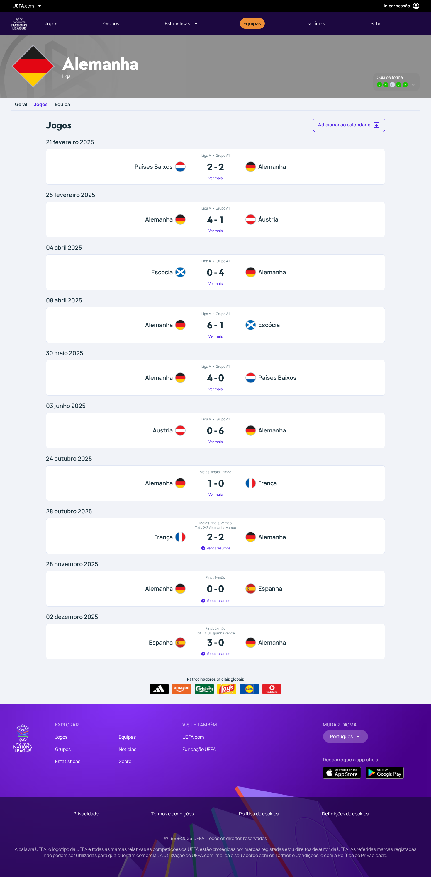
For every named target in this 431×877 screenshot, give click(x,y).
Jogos (41, 104)
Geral (21, 104)
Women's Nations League (19, 23)
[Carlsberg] (204, 689)
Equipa (62, 104)
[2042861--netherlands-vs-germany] (215, 167)
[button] (181, 23)
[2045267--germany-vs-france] (215, 483)
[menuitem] (67, 23)
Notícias (127, 749)
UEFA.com (193, 737)
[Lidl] (249, 689)
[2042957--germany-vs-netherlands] (215, 378)
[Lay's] (226, 689)
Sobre (125, 761)
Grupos (63, 749)
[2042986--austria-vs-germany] (215, 430)
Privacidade (86, 813)
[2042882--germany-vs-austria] (215, 219)
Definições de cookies (345, 813)
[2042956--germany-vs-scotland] (215, 325)
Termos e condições (172, 813)
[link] (51, 23)
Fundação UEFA (199, 749)
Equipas (127, 737)
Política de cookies (259, 813)
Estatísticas (67, 761)
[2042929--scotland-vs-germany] (215, 272)
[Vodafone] (271, 689)
